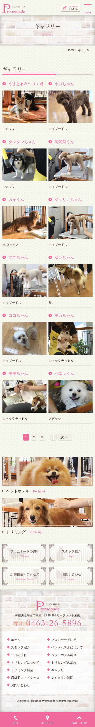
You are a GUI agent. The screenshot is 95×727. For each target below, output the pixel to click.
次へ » (65, 437)
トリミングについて (25, 662)
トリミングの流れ (63, 662)
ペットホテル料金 (63, 655)
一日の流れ (19, 655)
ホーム (15, 640)
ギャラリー (59, 670)
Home (71, 50)
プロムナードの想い (65, 640)
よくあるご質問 (62, 678)
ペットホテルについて (67, 647)
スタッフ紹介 (20, 647)
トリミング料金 (22, 670)
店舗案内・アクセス (25, 678)
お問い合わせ (20, 685)
